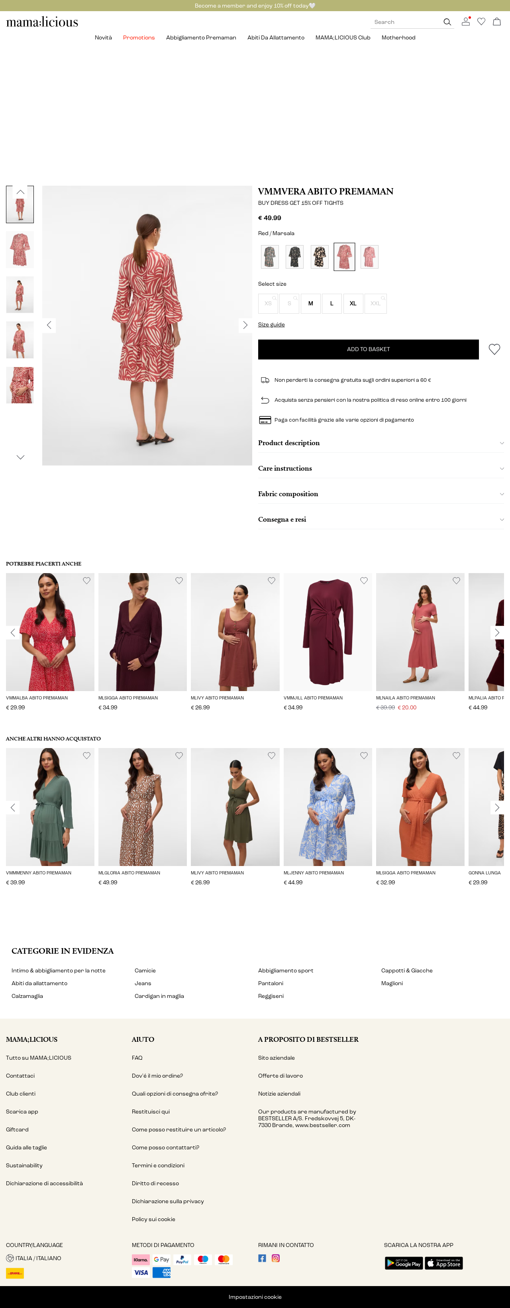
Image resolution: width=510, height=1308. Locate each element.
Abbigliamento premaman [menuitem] (201, 37)
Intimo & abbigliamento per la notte (59, 970)
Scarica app (22, 1111)
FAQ (137, 1058)
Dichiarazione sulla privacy (168, 1201)
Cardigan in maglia (159, 996)
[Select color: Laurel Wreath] (270, 257)
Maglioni (392, 983)
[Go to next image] (20, 457)
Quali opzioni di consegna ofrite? (175, 1093)
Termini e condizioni (158, 1165)
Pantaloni (270, 983)
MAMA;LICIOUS (31, 1039)
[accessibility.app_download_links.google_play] (404, 1270)
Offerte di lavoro (280, 1075)
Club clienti (20, 1093)
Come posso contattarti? (165, 1147)
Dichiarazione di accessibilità (44, 1183)
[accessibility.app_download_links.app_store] (444, 1270)
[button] (268, 304)
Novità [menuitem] (103, 37)
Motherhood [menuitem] (399, 37)
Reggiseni (271, 996)
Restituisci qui (151, 1111)
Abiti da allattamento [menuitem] (275, 37)
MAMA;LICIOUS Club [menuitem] (343, 37)
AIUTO (143, 1039)
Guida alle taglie (26, 1147)
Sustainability (24, 1165)
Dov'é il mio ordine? (157, 1075)
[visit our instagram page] (276, 1260)
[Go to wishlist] (481, 23)
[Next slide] (497, 633)
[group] (50, 647)
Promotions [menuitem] (139, 37)
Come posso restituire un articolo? (179, 1129)
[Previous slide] (13, 633)
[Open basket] (497, 22)
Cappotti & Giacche (407, 970)
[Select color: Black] (295, 257)
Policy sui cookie (153, 1219)
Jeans (143, 983)
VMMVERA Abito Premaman (326, 191)
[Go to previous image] (20, 192)
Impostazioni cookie (255, 1297)
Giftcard (17, 1129)
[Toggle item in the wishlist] (494, 349)
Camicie (145, 970)
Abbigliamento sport (286, 970)
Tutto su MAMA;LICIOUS (38, 1058)
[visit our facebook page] (262, 1260)
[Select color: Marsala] (344, 257)
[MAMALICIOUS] (42, 25)
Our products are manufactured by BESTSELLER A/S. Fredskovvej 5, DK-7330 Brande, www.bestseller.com (307, 1118)
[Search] (447, 22)
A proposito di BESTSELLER (308, 1039)
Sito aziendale (276, 1058)
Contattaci (20, 1075)
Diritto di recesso (155, 1183)
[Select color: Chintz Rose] (370, 257)
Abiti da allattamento (39, 983)
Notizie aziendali (279, 1093)
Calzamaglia (27, 996)
